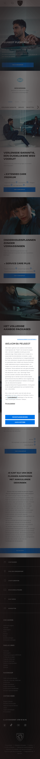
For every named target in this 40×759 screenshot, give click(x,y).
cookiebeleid (12, 397)
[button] (27, 339)
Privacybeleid (10, 403)
